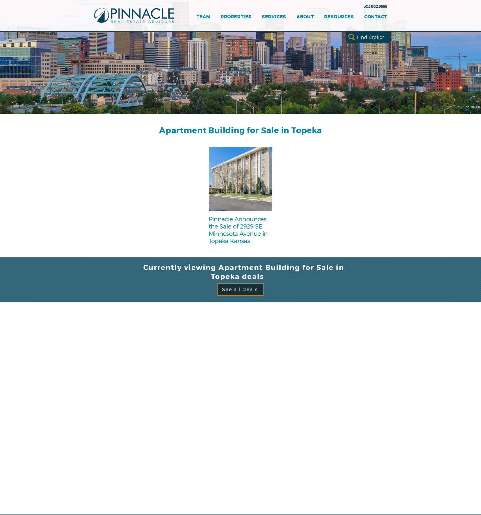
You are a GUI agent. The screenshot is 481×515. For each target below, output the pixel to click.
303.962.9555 (375, 6)
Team (203, 17)
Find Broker (370, 37)
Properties (236, 17)
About (305, 17)
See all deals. (240, 289)
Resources (339, 17)
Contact (375, 17)
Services (274, 17)
